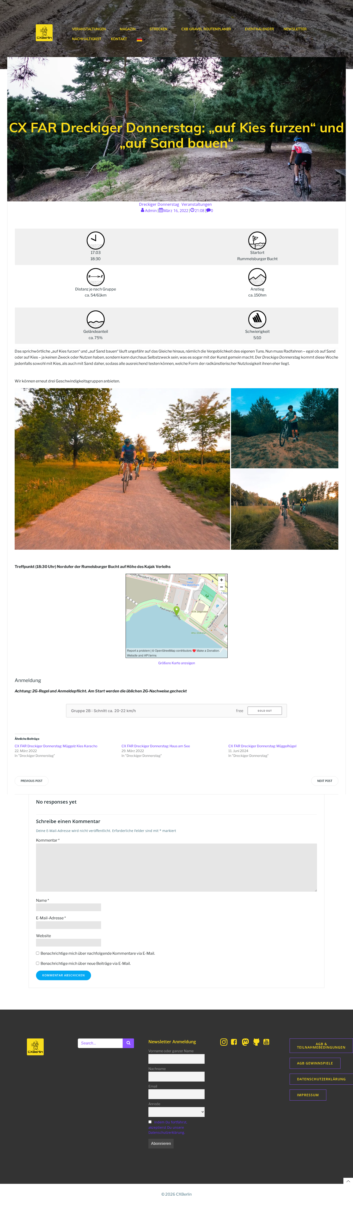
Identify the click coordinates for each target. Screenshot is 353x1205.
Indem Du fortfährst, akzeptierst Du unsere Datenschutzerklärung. (167, 1127)
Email (152, 1086)
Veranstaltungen (89, 29)
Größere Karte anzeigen (176, 663)
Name (42, 900)
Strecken (158, 29)
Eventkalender (259, 29)
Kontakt (119, 39)
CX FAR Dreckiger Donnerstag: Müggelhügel (262, 746)
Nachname (157, 1069)
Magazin (128, 29)
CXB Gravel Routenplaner (206, 29)
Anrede (154, 1104)
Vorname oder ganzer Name (171, 1051)
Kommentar (48, 840)
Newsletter (295, 29)
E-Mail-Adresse (51, 918)
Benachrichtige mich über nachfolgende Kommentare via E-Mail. (98, 953)
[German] (142, 39)
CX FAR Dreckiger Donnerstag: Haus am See (156, 746)
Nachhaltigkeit (86, 39)
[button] (122, 469)
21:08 (199, 210)
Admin (151, 210)
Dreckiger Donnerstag (159, 204)
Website (43, 936)
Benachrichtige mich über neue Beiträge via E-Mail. (86, 963)
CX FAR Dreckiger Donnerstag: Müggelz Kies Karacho (56, 746)
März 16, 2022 (175, 210)
